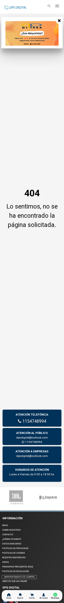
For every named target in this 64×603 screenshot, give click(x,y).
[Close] (59, 20)
